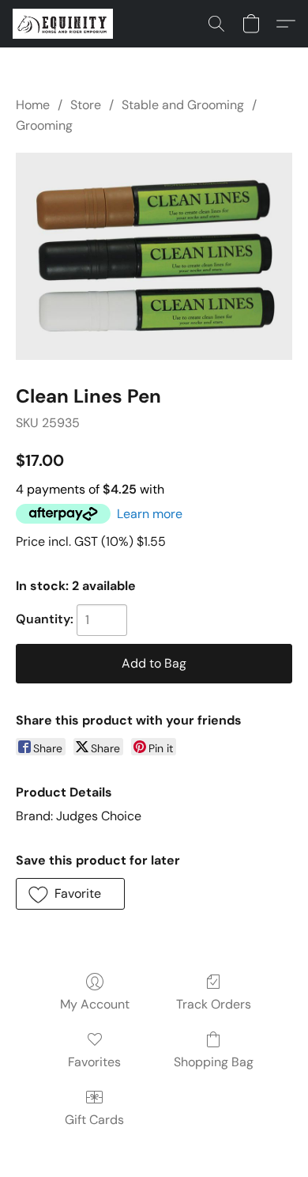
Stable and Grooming (183, 105)
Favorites (94, 1062)
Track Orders (213, 1004)
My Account (95, 1004)
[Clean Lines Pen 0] (154, 256)
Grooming (44, 125)
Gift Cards (94, 1119)
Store (85, 105)
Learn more (149, 513)
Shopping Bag (214, 1062)
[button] (65, 23)
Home (33, 105)
